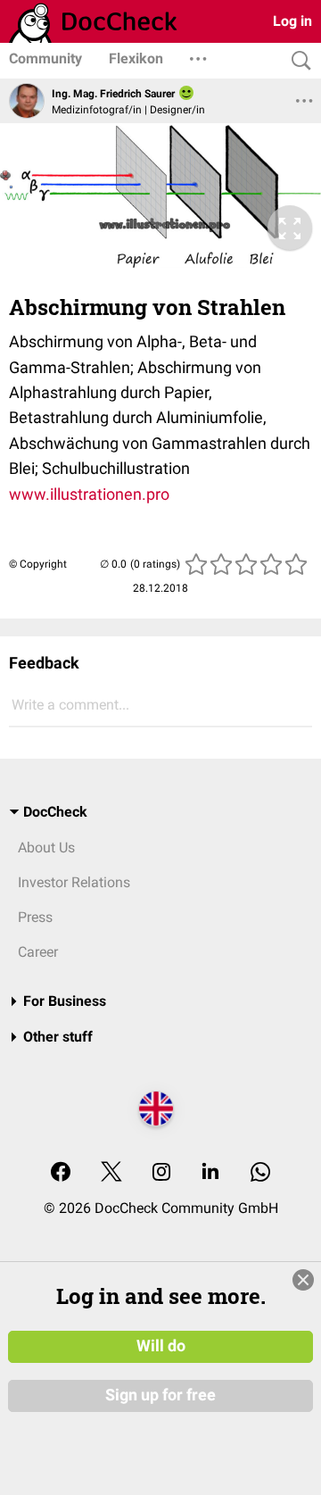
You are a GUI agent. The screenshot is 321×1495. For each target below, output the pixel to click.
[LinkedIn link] (210, 1173)
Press (35, 917)
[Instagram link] (161, 1173)
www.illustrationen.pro (89, 494)
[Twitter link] (111, 1173)
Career (38, 951)
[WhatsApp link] (260, 1173)
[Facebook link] (60, 1173)
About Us (46, 847)
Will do (160, 1346)
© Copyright (38, 564)
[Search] (297, 61)
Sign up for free (160, 1395)
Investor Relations (74, 882)
